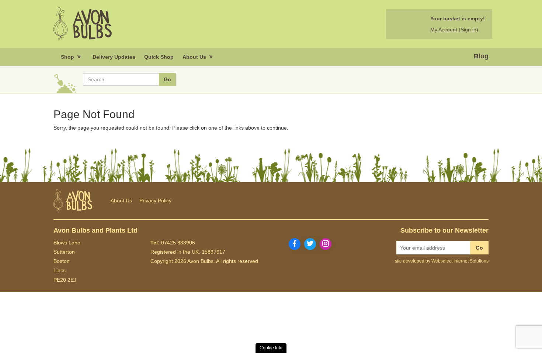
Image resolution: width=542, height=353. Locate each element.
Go (479, 248)
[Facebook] (294, 244)
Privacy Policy (155, 200)
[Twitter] (310, 244)
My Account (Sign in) (454, 29)
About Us (121, 200)
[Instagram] (325, 244)
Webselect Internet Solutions (460, 261)
